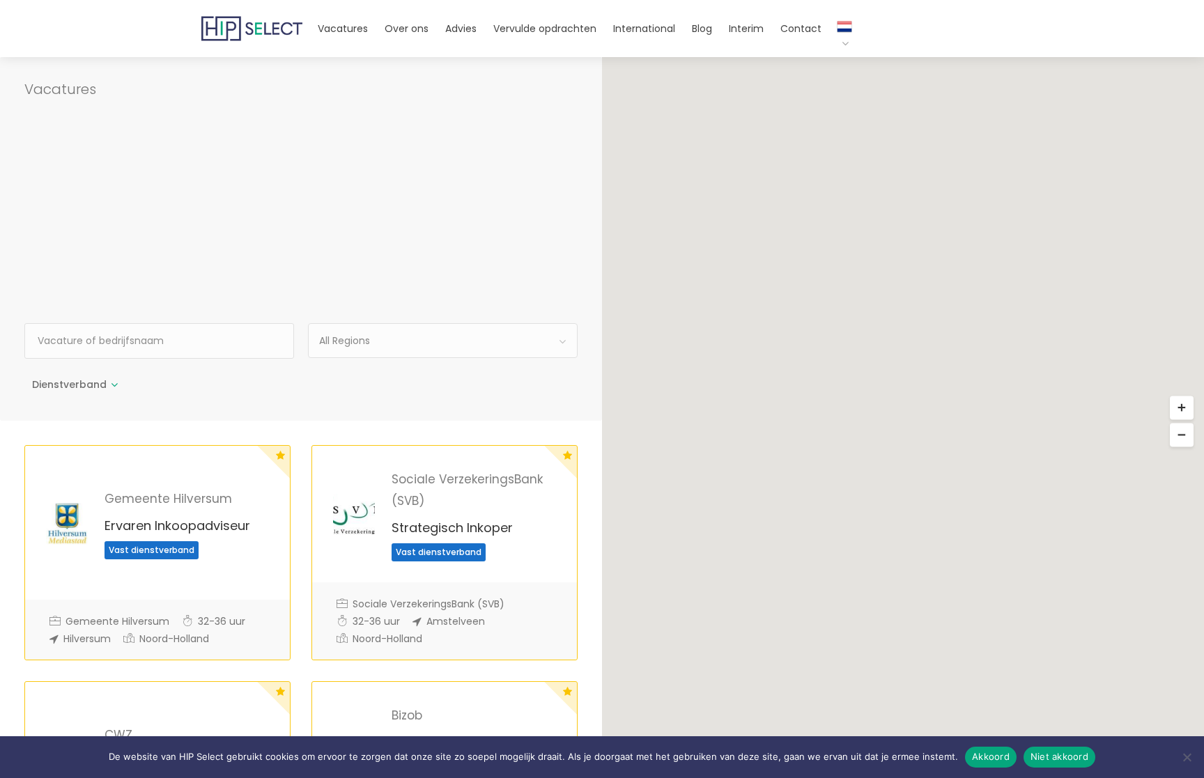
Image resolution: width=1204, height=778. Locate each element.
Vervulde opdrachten (544, 29)
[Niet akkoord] (1187, 757)
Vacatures (343, 29)
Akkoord (991, 756)
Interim (746, 29)
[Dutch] (837, 36)
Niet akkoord (1059, 756)
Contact (800, 29)
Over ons (407, 29)
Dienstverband (69, 384)
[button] (1182, 407)
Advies (461, 29)
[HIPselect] (251, 21)
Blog (702, 29)
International (644, 29)
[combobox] (443, 340)
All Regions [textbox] (344, 341)
